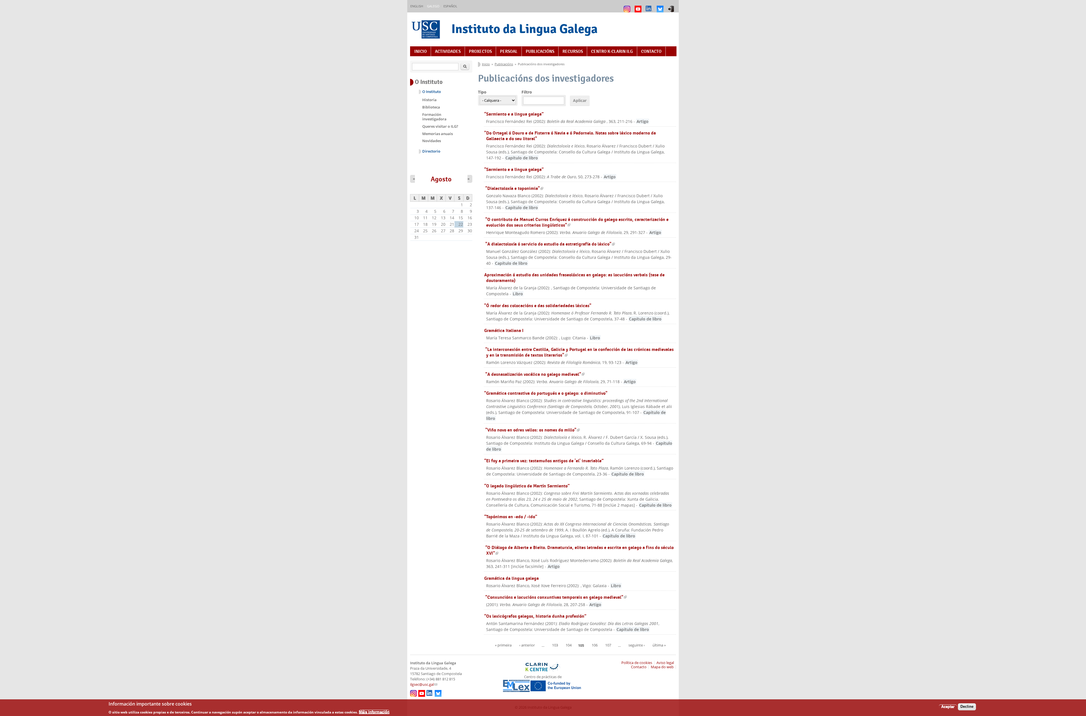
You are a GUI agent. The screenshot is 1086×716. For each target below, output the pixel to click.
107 (608, 645)
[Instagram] (628, 6)
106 (595, 645)
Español (450, 6)
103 (555, 645)
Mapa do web (662, 667)
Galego (433, 6)
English (416, 6)
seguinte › (636, 645)
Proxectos (480, 51)
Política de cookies (636, 663)
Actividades (448, 51)
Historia (429, 99)
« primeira (503, 645)
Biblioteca (431, 107)
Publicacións (540, 51)
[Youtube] (639, 6)
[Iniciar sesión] (672, 6)
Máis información (374, 712)
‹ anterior (527, 645)
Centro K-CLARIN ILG (612, 51)
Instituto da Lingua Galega (524, 28)
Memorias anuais (437, 133)
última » (659, 645)
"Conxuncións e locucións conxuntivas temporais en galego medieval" (556, 597)
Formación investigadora (434, 116)
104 (569, 645)
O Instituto (431, 91)
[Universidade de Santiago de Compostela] (426, 30)
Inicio (420, 51)
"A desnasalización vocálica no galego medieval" (535, 374)
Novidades (431, 140)
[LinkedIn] (650, 6)
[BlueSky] (661, 6)
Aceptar (947, 706)
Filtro (527, 92)
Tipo (482, 92)
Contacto (651, 51)
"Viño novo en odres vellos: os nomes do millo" (532, 430)
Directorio (431, 151)
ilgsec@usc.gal (423, 684)
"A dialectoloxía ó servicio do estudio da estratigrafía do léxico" (550, 244)
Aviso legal (665, 663)
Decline (966, 706)
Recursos (573, 51)
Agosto (441, 179)
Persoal (509, 51)
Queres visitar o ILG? (440, 126)
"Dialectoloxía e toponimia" (514, 188)
